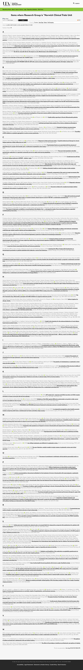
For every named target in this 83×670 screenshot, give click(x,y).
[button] (23, 20)
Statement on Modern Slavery (41, 664)
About (13, 9)
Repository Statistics (32, 9)
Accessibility (20, 664)
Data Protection (62, 664)
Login (25, 9)
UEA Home (40, 9)
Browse (21, 9)
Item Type (41, 22)
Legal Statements (28, 664)
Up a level (6, 18)
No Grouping (51, 22)
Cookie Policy (53, 664)
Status (45, 22)
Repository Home (7, 9)
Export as (5, 20)
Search (17, 9)
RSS (79, 20)
